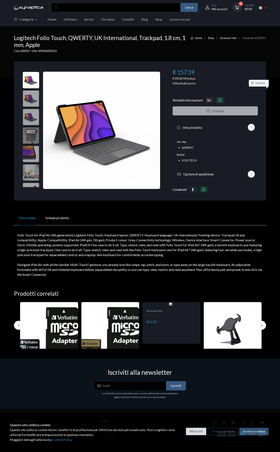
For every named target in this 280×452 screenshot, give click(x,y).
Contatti (128, 19)
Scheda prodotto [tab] (57, 218)
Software (70, 19)
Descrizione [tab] (27, 218)
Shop (158, 19)
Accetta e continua (254, 431)
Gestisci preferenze (222, 431)
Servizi (88, 19)
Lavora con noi (180, 19)
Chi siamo (108, 19)
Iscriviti (176, 386)
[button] (215, 127)
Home (52, 19)
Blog (144, 19)
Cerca (189, 7)
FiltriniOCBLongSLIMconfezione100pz (232, 319)
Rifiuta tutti (196, 431)
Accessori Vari (228, 38)
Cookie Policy (62, 440)
